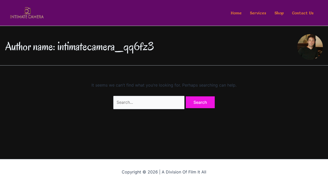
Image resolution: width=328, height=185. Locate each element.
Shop (279, 12)
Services (258, 12)
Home (236, 12)
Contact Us (303, 12)
